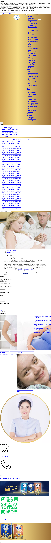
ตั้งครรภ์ (29, 44)
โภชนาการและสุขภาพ (7, 131)
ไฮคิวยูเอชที (31, 34)
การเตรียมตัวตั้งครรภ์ (7, 127)
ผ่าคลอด (29, 67)
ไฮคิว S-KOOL (31, 36)
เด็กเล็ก (28, 69)
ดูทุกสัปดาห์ (1, 310)
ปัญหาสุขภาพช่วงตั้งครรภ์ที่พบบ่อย (10, 129)
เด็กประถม (29, 113)
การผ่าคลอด (31, 66)
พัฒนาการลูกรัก (32, 92)
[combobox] (5, 211)
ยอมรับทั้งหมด (25, 273)
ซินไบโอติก (29, 115)
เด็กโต (28, 89)
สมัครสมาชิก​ (2, 280)
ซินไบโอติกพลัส (32, 119)
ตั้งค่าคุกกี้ (25, 275)
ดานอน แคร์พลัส (31, 120)
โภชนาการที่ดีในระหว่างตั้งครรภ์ (9, 134)
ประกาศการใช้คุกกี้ (19, 269)
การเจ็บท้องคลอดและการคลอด (9, 132)
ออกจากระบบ (39, 19)
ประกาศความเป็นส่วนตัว (28, 269)
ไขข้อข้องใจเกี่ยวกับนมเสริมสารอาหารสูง (33, 106)
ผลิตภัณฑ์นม (30, 16)
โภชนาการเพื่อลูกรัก (33, 76)
